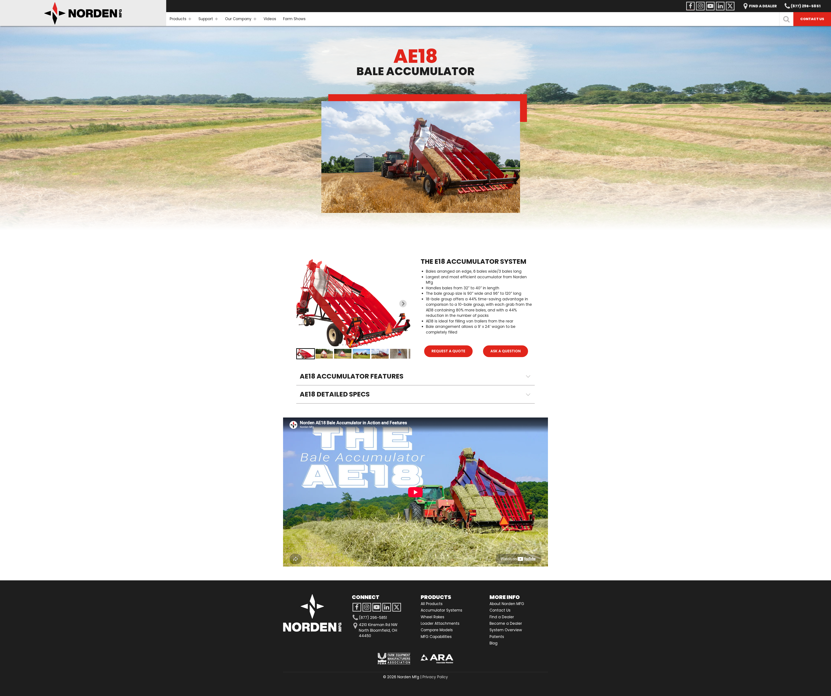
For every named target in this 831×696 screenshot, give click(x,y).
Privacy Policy (435, 677)
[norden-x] (730, 6)
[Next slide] (403, 303)
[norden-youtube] (710, 6)
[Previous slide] (303, 303)
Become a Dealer (506, 623)
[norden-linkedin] (720, 6)
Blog (494, 643)
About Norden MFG (507, 603)
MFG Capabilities (436, 636)
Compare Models (437, 630)
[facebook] (357, 607)
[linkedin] (387, 607)
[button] (305, 353)
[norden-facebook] (690, 6)
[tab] (339, 345)
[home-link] (312, 613)
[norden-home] (83, 13)
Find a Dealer (502, 617)
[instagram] (377, 607)
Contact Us (500, 610)
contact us (812, 18)
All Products (432, 603)
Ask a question (505, 351)
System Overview (506, 630)
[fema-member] (394, 658)
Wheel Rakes (432, 617)
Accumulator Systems (441, 610)
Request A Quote (448, 351)
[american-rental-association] (437, 659)
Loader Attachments (440, 623)
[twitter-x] (397, 607)
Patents (497, 636)
